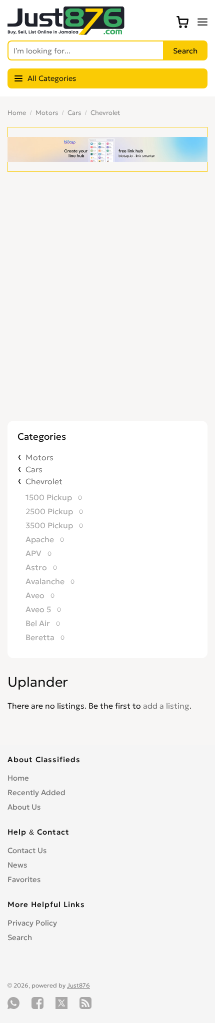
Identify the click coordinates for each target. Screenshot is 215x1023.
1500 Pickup (49, 497)
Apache (40, 539)
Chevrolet (105, 112)
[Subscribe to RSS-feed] (86, 1003)
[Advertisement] (107, 308)
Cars (74, 112)
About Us (24, 807)
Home (17, 112)
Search (20, 937)
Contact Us (27, 850)
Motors (47, 112)
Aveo (35, 595)
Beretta (40, 637)
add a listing (166, 706)
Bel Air (38, 623)
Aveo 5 (38, 609)
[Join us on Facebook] (38, 1003)
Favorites (24, 879)
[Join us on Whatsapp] (14, 1003)
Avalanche (45, 581)
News (17, 865)
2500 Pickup (49, 511)
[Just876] (66, 32)
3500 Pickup (49, 525)
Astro (36, 567)
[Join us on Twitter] (62, 1003)
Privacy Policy (32, 923)
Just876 (78, 985)
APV (34, 553)
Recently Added (37, 792)
